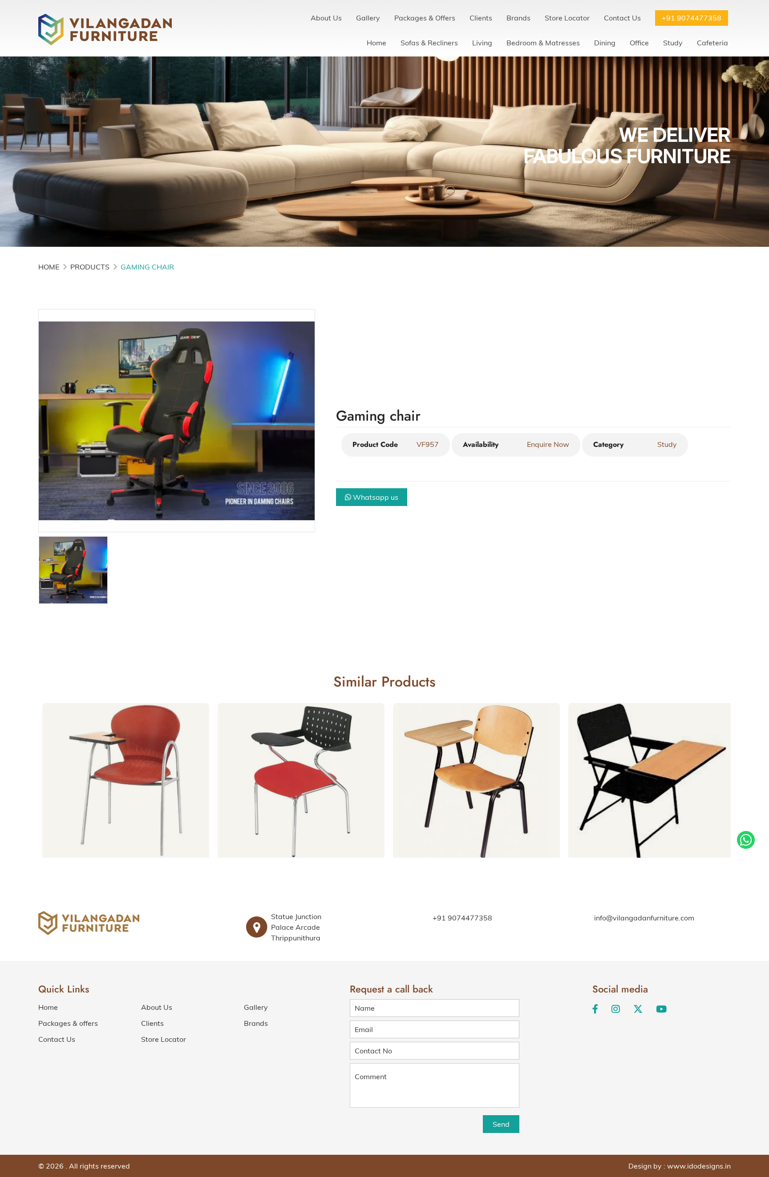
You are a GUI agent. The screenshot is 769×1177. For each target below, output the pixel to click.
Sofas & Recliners (429, 42)
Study (673, 42)
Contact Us (622, 17)
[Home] (149, 29)
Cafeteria (712, 42)
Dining (604, 42)
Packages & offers (424, 17)
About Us (326, 17)
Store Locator (567, 17)
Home (376, 42)
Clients (480, 17)
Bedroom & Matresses (543, 42)
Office (639, 42)
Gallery (368, 17)
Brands (518, 17)
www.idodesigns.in (699, 1165)
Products (89, 266)
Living (482, 42)
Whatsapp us (374, 497)
